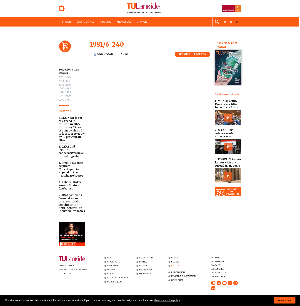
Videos (174, 257)
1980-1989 (65, 92)
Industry (105, 21)
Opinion (142, 21)
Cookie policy (218, 276)
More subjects (114, 281)
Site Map (215, 257)
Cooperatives (85, 21)
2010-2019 (64, 81)
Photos (175, 265)
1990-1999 (65, 88)
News (110, 257)
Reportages (113, 261)
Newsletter (177, 280)
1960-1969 (65, 99)
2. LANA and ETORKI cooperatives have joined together (71, 151)
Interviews (112, 265)
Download (104, 54)
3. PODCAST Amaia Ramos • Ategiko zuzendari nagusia (228, 162)
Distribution (145, 269)
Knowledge (124, 21)
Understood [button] (284, 300)
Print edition (178, 272)
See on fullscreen (192, 54)
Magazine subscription (183, 276)
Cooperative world (117, 277)
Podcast (175, 261)
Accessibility (217, 261)
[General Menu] (62, 8)
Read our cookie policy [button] (167, 300)
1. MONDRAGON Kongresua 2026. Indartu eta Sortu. (227, 104)
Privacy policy (218, 272)
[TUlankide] (143, 6)
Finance (143, 261)
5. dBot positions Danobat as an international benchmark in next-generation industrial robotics (72, 203)
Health (110, 273)
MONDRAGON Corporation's (140, 12)
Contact (215, 265)
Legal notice (217, 268)
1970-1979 (65, 96)
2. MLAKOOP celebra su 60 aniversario (224, 133)
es (231, 21)
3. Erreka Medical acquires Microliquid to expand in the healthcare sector (71, 169)
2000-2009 (65, 84)
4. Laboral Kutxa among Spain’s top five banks (71, 185)
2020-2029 (65, 77)
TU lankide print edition (227, 44)
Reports (66, 21)
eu (225, 21)
